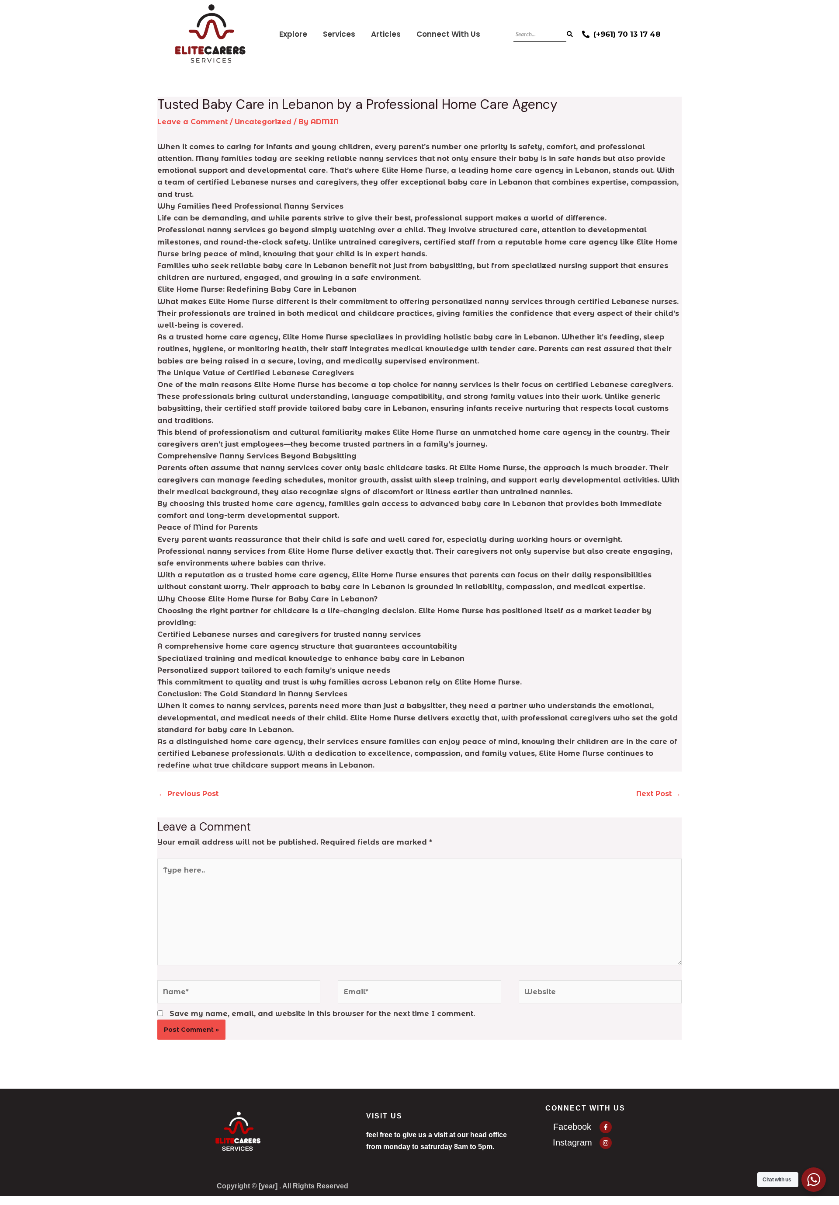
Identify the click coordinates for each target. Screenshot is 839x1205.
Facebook (572, 1127)
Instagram (572, 1142)
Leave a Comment (192, 122)
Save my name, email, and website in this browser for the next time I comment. (322, 1013)
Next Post (658, 793)
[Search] (569, 34)
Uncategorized (263, 122)
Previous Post (188, 793)
